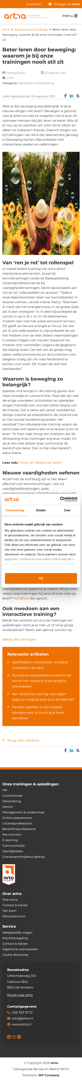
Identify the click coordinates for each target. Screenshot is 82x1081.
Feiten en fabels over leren (40, 463)
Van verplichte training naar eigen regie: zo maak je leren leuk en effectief (43, 696)
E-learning (10, 840)
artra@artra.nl (22, 1018)
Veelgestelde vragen (17, 932)
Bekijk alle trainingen (19, 639)
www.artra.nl (21, 1024)
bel (26, 598)
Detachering (11, 801)
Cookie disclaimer (15, 955)
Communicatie (13, 846)
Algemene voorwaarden (20, 949)
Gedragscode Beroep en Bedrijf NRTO (41, 1069)
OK (41, 578)
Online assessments (17, 818)
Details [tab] (41, 510)
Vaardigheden (12, 851)
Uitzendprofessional (17, 823)
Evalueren (33, 4)
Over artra (10, 900)
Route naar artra (20, 995)
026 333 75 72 (22, 1012)
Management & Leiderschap (23, 812)
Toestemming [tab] (14, 510)
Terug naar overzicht (23, 740)
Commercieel (12, 796)
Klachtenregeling (15, 938)
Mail (16, 598)
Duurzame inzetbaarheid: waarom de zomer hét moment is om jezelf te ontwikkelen (41, 680)
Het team (9, 911)
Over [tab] (67, 510)
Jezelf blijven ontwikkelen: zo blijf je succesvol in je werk (40, 665)
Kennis (7, 807)
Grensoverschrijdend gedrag (23, 857)
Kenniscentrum (13, 916)
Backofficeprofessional (19, 829)
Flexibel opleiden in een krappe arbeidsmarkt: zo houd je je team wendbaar (38, 712)
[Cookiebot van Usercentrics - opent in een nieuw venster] (60, 499)
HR (4, 790)
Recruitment (11, 835)
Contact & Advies (14, 905)
